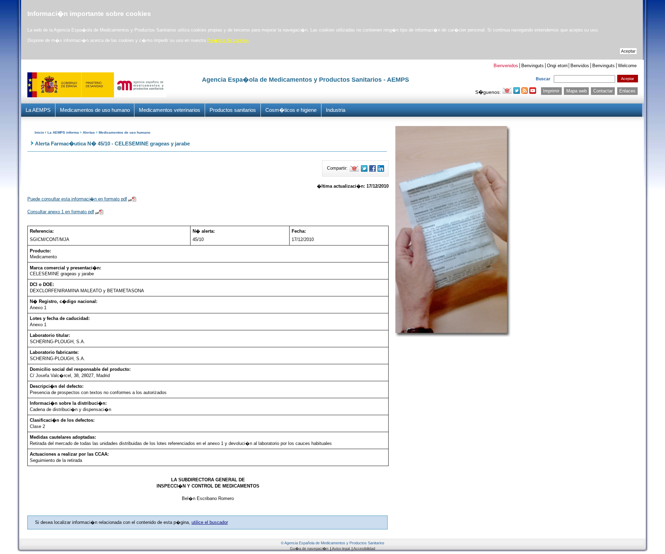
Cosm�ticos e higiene (291, 110)
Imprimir (551, 90)
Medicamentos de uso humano (95, 110)
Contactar (603, 90)
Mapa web (576, 90)
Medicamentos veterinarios (169, 110)
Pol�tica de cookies (228, 40)
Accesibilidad (364, 548)
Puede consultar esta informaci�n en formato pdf (77, 199)
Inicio (39, 132)
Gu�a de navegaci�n (309, 548)
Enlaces (627, 90)
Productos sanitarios (233, 110)
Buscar (543, 79)
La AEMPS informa (63, 132)
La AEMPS (38, 110)
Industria (335, 110)
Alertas (89, 132)
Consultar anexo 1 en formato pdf (60, 211)
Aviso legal (341, 548)
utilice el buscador (210, 522)
